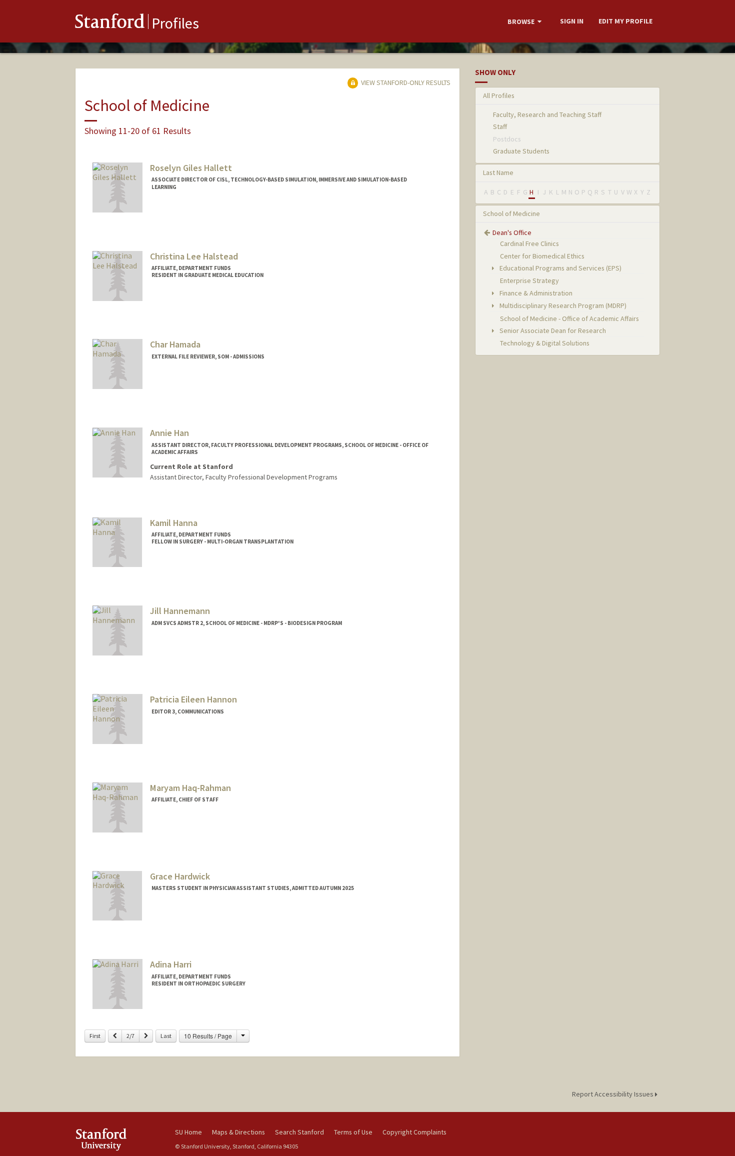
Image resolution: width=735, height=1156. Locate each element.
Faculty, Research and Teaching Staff (547, 114)
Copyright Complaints (414, 1132)
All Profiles (498, 95)
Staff (500, 126)
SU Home (188, 1132)
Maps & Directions (238, 1132)
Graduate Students (521, 151)
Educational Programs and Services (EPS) (560, 268)
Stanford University (117, 1139)
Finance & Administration (535, 293)
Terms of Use (353, 1132)
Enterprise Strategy (529, 280)
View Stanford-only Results (405, 82)
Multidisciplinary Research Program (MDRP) (562, 305)
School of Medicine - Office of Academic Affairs (569, 318)
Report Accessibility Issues (613, 1094)
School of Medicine (511, 213)
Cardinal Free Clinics (529, 243)
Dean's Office (512, 232)
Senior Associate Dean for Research (552, 330)
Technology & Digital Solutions (545, 343)
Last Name (498, 172)
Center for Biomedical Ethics (542, 256)
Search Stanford (299, 1132)
